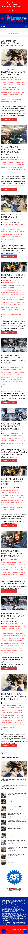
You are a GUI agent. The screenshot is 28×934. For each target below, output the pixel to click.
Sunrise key (21, 903)
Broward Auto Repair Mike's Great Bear (14, 502)
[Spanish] (20, 888)
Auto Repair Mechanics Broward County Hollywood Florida (12, 499)
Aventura (7, 917)
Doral (19, 920)
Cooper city (17, 910)
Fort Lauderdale (9, 903)
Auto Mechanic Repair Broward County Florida (13, 488)
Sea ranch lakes (7, 904)
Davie (13, 910)
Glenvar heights (10, 920)
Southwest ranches (8, 911)
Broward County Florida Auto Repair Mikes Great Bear (11, 553)
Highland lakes (8, 918)
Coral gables (7, 919)
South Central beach (6, 901)
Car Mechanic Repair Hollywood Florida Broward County (12, 721)
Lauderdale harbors (20, 902)
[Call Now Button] (4, 931)
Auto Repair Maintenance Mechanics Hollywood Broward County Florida (13, 98)
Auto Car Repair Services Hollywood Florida (12, 79)
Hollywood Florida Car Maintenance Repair (11, 314)
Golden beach (12, 917)
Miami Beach (13, 913)
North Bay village (8, 915)
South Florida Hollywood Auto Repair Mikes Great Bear (13, 72)
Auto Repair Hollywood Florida (8, 94)
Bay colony (15, 907)
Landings (7, 908)
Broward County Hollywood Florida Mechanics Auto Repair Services (13, 383)
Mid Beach (19, 914)
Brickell (22, 920)
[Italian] (14, 888)
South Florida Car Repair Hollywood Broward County (11, 426)
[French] (10, 888)
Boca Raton (12, 922)
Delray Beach (8, 923)
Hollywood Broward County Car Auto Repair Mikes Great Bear (13, 696)
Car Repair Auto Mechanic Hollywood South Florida (12, 616)
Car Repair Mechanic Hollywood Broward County (12, 481)
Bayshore (14, 914)
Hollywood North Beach (10, 902)
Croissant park (16, 906)
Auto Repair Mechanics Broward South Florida (12, 717)
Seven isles (15, 903)
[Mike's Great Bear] (14, 18)
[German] (12, 888)
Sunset (16, 920)
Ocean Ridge (20, 923)
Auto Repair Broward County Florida (12, 297)
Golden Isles (11, 900)
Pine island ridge (7, 910)
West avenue (9, 914)
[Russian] (18, 888)
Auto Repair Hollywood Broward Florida (14, 92)
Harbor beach (17, 909)
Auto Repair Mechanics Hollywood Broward (11, 719)
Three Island (17, 900)
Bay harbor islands (9, 916)
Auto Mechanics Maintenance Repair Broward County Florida (12, 89)
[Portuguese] (16, 888)
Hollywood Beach (14, 901)
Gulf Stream (14, 923)
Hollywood (23, 900)
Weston (15, 911)
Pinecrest (12, 919)
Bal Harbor (15, 915)
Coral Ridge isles (9, 907)
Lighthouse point (13, 908)
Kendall (5, 920)
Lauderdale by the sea (9, 909)
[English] (8, 888)
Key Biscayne (15, 918)
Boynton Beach (18, 922)
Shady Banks (9, 906)
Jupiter (6, 924)
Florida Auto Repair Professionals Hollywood (11, 217)
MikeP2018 (6, 77)
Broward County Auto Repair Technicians (11, 311)
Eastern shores (17, 916)
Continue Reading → (9, 119)
